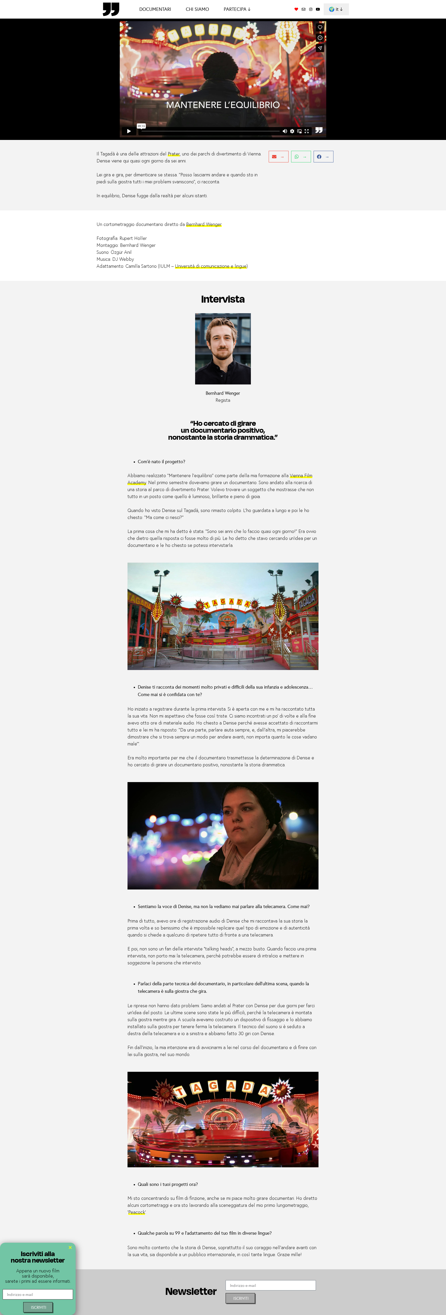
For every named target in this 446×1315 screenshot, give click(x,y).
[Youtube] (318, 9)
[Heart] (296, 9)
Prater (174, 154)
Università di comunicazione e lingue (210, 266)
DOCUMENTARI (155, 9)
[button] (279, 156)
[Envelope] (303, 9)
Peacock (136, 1212)
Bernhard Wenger (204, 224)
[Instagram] (310, 9)
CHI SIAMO (197, 9)
